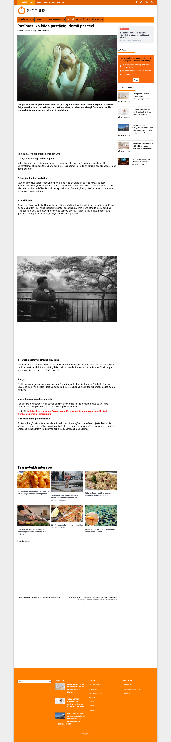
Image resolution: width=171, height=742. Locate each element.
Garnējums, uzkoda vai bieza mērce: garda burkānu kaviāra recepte (39, 597)
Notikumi (98, 19)
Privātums (127, 693)
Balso (136, 80)
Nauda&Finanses (57, 19)
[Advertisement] (67, 129)
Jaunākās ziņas (26, 19)
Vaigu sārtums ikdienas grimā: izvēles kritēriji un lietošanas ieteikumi (64, 2)
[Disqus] (67, 635)
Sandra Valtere (43, 30)
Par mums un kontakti (131, 689)
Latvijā (89, 19)
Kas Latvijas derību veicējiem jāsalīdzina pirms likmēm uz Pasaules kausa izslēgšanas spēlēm (142, 129)
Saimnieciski (41, 19)
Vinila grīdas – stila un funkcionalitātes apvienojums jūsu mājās (141, 96)
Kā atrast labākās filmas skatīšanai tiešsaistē (141, 160)
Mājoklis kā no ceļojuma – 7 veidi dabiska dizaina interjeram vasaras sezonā (142, 146)
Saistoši (70, 19)
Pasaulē (80, 19)
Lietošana (127, 685)
